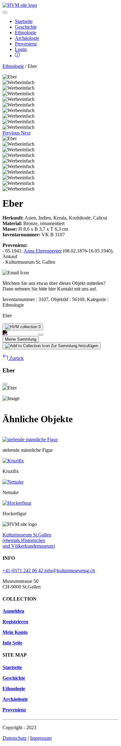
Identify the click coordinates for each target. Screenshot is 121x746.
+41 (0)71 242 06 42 (23, 570)
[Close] (40, 335)
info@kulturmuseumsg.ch (69, 570)
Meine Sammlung (20, 339)
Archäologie (27, 38)
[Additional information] (17, 55)
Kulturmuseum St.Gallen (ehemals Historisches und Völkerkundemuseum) (28, 540)
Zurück (16, 358)
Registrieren (15, 621)
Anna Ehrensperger (43, 250)
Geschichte (26, 27)
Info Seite (12, 642)
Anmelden (13, 611)
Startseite (24, 21)
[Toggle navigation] (4, 12)
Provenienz (26, 43)
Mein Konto (15, 632)
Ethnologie (25, 32)
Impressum (41, 738)
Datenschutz (14, 738)
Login (21, 49)
